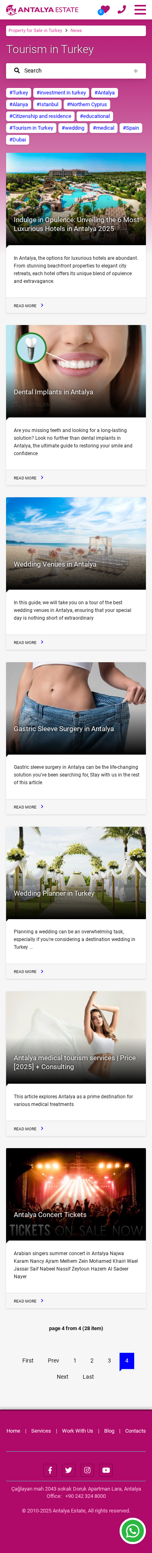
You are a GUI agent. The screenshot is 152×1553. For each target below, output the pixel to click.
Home (13, 1431)
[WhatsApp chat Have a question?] (133, 1535)
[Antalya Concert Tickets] (76, 1194)
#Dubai (17, 140)
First (28, 1360)
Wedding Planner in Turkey (54, 893)
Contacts (135, 1431)
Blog (109, 1431)
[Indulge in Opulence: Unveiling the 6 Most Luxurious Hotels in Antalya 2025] (76, 199)
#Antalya (104, 93)
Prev (53, 1360)
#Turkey (18, 93)
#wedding (73, 128)
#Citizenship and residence (40, 116)
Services (41, 1431)
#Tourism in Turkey (31, 128)
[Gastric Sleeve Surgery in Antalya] (76, 708)
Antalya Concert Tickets (50, 1215)
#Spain (131, 128)
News (76, 30)
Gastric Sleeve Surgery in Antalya (64, 729)
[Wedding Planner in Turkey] (76, 873)
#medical (103, 128)
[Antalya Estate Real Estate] (42, 9)
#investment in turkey (61, 93)
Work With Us (77, 1431)
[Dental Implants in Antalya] (76, 371)
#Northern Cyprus (87, 104)
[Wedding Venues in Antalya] (76, 543)
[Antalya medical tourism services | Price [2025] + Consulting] (76, 1037)
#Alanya (18, 104)
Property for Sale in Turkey (35, 30)
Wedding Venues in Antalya (55, 564)
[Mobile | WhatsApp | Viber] (122, 11)
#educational (95, 116)
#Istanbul (47, 104)
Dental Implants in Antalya (53, 392)
